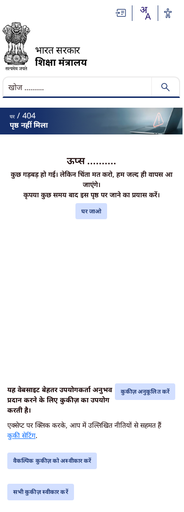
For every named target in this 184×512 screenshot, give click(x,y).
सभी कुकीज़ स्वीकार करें (40, 492)
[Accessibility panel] (168, 13)
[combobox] (145, 13)
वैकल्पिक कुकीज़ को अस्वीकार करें (52, 460)
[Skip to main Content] (121, 13)
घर (12, 116)
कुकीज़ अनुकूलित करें (145, 391)
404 (29, 115)
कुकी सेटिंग (21, 435)
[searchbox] (78, 87)
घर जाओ (91, 211)
